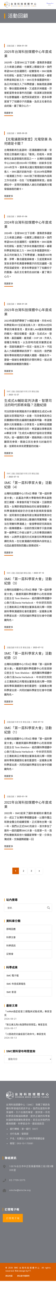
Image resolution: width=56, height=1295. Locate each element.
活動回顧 (10, 46)
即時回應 (11, 929)
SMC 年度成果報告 (16, 983)
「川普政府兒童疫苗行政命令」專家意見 (25, 1034)
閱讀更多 (8, 113)
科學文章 (27, 391)
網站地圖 (9, 1276)
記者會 (9, 954)
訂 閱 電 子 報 (12, 1218)
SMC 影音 (11, 992)
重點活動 (35, 391)
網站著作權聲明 (23, 1276)
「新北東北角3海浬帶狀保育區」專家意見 (25, 1024)
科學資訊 (11, 945)
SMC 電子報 (12, 975)
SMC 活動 (11, 391)
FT (30, 1271)
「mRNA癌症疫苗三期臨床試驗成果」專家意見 (28, 1013)
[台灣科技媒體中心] (20, 4)
